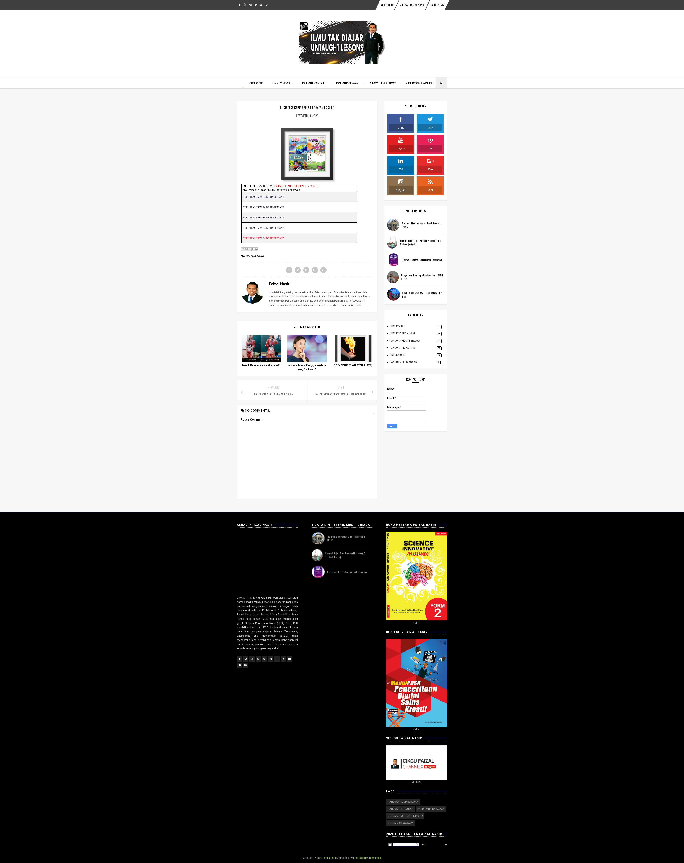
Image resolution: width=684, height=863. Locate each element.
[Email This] (243, 249)
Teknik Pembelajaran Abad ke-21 (261, 365)
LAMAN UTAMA (256, 83)
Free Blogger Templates (367, 857)
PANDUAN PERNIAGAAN (347, 83)
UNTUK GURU (255, 256)
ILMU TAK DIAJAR (281, 83)
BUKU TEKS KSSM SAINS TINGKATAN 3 (263, 217)
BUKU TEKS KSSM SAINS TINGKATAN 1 (263, 197)
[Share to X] (250, 249)
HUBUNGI (439, 5)
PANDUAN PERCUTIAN (313, 83)
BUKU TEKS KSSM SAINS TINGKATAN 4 (263, 228)
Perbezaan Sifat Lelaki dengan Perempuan (422, 260)
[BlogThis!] (246, 249)
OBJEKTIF (389, 5)
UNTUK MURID (398, 354)
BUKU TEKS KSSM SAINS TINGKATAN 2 (263, 207)
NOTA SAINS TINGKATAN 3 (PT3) (353, 365)
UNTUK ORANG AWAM (402, 333)
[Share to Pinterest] (256, 249)
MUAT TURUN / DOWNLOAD (419, 83)
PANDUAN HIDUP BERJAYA (381, 83)
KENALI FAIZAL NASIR (413, 5)
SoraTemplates (325, 857)
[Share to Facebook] (253, 249)
